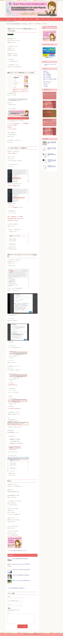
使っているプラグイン (43, 19)
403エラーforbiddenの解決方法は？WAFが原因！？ (20, 558)
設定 (19, 550)
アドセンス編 (31, 19)
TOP (14, 23)
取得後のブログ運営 (37, 19)
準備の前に (8, 19)
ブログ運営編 (26, 19)
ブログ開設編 (20, 19)
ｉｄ (26, 550)
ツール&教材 (45, 86)
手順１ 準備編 (45, 72)
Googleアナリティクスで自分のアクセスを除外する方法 (21, 569)
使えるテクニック (48, 19)
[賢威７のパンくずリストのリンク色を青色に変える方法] (10, 583)
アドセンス (45, 84)
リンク (17, 550)
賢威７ (15, 550)
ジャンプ (24, 550)
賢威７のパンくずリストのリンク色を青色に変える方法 (21, 580)
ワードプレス (11, 550)
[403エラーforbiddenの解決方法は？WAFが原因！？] (10, 561)
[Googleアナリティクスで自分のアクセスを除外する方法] (10, 572)
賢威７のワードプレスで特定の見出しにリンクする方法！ (52, 148)
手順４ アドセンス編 (46, 77)
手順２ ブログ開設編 (46, 74)
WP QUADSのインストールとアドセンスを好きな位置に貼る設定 (52, 160)
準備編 (14, 19)
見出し (21, 550)
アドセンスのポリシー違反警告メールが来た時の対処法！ (52, 142)
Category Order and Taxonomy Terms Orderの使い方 (52, 154)
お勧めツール (54, 19)
